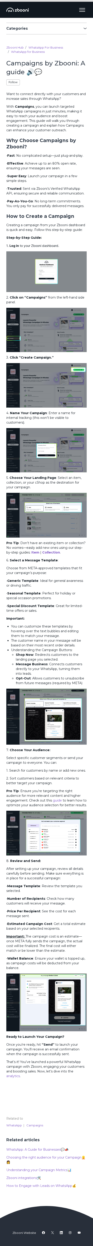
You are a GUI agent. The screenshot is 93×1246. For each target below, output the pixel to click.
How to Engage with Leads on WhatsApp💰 (41, 1186)
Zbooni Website (24, 1233)
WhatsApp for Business (28, 52)
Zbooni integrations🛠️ (23, 1178)
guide (57, 800)
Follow (13, 82)
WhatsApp (14, 1125)
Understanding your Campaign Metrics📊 (38, 1170)
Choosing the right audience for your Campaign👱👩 (45, 1159)
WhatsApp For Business (45, 47)
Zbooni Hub (15, 47)
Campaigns (34, 1125)
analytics (13, 1076)
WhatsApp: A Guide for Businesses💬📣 (37, 1150)
